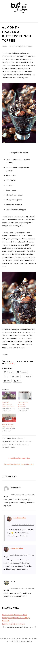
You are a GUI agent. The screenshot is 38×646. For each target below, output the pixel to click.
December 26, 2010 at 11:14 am (22, 555)
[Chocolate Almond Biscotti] (25, 395)
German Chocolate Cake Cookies (8, 404)
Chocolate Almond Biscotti (23, 404)
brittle (23, 441)
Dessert (21, 438)
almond (16, 441)
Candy (14, 438)
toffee (12, 447)
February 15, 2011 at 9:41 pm (23, 525)
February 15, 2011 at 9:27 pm (22, 495)
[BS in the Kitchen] (19, 14)
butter (29, 441)
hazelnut (5, 447)
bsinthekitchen (20, 518)
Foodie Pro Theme (23, 641)
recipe (11, 363)
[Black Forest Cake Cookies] (9, 418)
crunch (25, 444)
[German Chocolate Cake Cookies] (9, 395)
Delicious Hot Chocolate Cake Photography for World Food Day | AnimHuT (16, 618)
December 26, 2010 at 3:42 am (22, 588)
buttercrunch (7, 444)
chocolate (18, 444)
